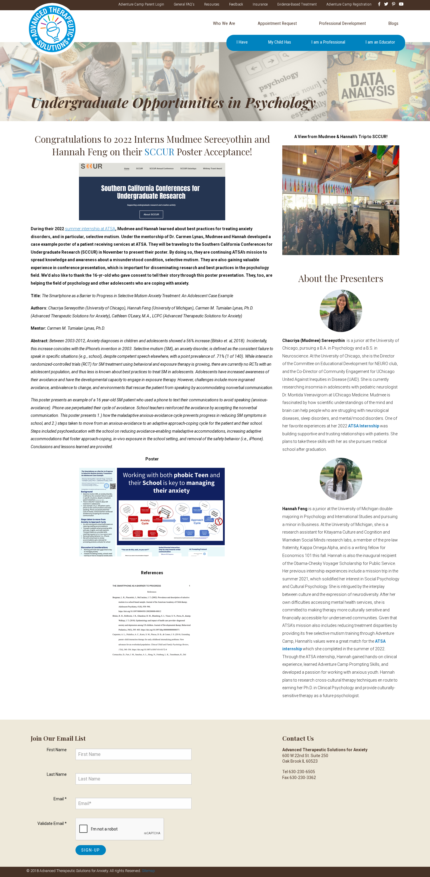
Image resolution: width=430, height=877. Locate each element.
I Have (242, 42)
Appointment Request (277, 23)
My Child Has (279, 42)
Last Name (57, 774)
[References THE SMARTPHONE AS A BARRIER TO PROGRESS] (152, 618)
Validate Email (52, 823)
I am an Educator (380, 42)
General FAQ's (184, 4)
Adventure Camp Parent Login (141, 4)
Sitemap (148, 871)
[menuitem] (224, 23)
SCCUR (159, 151)
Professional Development (342, 23)
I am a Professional (328, 42)
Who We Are (224, 23)
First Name (57, 749)
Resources (211, 4)
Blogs (393, 23)
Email (60, 799)
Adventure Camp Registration (348, 4)
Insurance (260, 4)
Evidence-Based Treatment (297, 4)
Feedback (236, 4)
